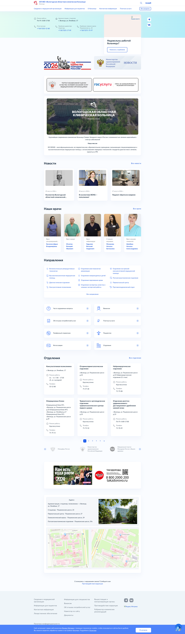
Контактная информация (108, 8)
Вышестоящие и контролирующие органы (104, 601)
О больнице (92, 8)
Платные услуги (125, 8)
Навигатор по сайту (72, 611)
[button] (141, 3)
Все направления (92, 294)
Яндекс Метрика (68, 628)
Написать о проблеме (117, 50)
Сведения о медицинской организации (47, 8)
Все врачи (137, 209)
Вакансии (68, 603)
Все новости (136, 163)
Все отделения (135, 358)
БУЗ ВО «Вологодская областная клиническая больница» (62, 2)
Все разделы (145, 8)
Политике (92, 630)
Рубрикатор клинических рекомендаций (104, 611)
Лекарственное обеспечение (45, 613)
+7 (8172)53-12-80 (43, 28)
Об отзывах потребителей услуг (77, 607)
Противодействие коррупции (92, 584)
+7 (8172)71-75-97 (86, 30)
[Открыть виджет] (178, 627)
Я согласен (143, 630)
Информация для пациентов (75, 8)
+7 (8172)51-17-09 (64, 30)
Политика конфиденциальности (47, 624)
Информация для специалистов (77, 599)
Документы (68, 615)
